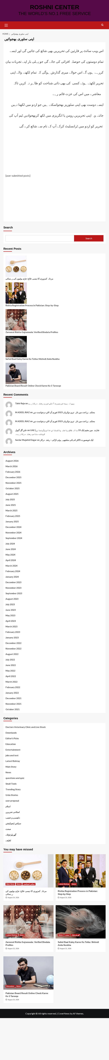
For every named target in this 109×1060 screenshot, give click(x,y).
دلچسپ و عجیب (13, 817)
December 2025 (13, 477)
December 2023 (13, 582)
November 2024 (13, 532)
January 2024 (12, 576)
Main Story (11, 766)
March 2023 (11, 626)
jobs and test (12, 755)
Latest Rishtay (13, 761)
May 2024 (10, 554)
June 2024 (11, 549)
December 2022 (13, 643)
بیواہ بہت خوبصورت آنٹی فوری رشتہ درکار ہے (51, 403)
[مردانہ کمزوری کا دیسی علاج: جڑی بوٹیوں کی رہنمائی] (28, 870)
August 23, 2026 (65, 897)
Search (8, 227)
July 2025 (10, 499)
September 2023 (14, 593)
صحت (8, 829)
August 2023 (12, 599)
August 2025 (12, 494)
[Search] (102, 25)
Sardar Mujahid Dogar (26, 440)
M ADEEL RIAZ (22, 412)
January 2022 (12, 692)
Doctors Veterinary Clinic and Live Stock (26, 727)
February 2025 (13, 516)
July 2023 (10, 604)
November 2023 (13, 588)
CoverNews (64, 1013)
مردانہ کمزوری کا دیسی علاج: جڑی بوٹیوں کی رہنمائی (29, 278)
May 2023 (10, 615)
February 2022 (13, 687)
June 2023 (11, 610)
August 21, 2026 (65, 948)
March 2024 (11, 565)
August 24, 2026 (13, 897)
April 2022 (11, 676)
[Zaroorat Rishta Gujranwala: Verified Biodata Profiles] (28, 921)
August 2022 (12, 654)
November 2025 (13, 483)
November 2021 (13, 704)
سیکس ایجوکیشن (13, 823)
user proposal (12, 800)
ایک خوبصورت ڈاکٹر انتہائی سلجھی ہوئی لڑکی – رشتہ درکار (66, 440)
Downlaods (11, 732)
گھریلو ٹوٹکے (11, 834)
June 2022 (11, 665)
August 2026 (12, 460)
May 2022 (10, 670)
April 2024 (11, 560)
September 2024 (14, 538)
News (8, 772)
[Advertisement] (54, 153)
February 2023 (13, 632)
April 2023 (11, 621)
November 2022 (13, 648)
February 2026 (13, 472)
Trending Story (13, 789)
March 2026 (11, 466)
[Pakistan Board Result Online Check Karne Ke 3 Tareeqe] (28, 973)
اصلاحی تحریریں (13, 812)
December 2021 (13, 698)
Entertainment (13, 749)
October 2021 (13, 709)
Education (11, 744)
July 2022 (10, 659)
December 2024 (13, 527)
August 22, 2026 (13, 948)
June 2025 (11, 505)
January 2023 (12, 637)
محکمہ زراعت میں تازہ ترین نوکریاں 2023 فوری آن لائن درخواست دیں (64, 412)
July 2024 (10, 543)
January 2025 (12, 521)
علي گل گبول (21, 430)
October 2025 (13, 488)
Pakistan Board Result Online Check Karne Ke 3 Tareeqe (33, 385)
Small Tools (11, 783)
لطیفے (8, 840)
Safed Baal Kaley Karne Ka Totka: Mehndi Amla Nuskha (32, 359)
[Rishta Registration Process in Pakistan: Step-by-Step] (81, 870)
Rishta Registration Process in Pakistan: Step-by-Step (32, 305)
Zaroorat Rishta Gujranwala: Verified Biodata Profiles (32, 332)
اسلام (8, 806)
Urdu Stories (12, 795)
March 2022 (11, 681)
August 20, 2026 (13, 1000)
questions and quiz (15, 778)
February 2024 (13, 571)
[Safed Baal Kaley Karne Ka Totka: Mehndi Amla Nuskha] (81, 921)
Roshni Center (54, 7)
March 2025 (11, 510)
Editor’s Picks (12, 738)
